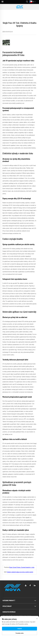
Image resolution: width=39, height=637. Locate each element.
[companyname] (19, 7)
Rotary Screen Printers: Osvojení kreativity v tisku (21, 567)
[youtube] (25, 585)
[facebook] (30, 585)
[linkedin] (34, 585)
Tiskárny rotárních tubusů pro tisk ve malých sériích (20, 572)
